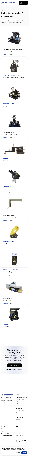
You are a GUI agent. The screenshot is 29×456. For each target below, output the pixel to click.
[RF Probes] (14, 232)
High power (4, 431)
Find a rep (18, 433)
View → (10, 54)
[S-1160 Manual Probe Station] (14, 93)
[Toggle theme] (17, 3)
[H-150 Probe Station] (14, 121)
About (17, 428)
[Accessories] (14, 315)
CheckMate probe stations (21, 397)
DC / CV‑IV (3, 426)
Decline (18, 452)
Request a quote (22, 3)
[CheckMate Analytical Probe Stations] (14, 38)
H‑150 (17, 405)
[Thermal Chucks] (14, 287)
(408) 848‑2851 (19, 437)
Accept (24, 452)
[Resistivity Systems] (14, 259)
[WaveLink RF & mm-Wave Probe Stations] (14, 66)
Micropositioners (19, 408)
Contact (17, 431)
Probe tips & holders (20, 410)
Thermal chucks (19, 417)
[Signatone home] (8, 3)
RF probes (18, 412)
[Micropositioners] (14, 149)
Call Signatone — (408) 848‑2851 (14, 369)
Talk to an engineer (14, 365)
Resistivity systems (20, 415)
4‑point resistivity (5, 433)
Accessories (18, 419)
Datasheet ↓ (5, 54)
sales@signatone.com (20, 435)
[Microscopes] (14, 176)
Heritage (17, 426)
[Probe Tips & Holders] (14, 204)
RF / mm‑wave (4, 428)
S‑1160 (17, 403)
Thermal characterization (6, 435)
